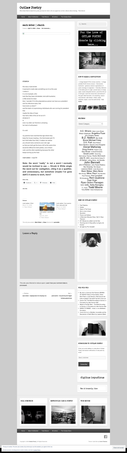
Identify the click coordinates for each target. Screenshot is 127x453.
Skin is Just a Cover (85, 211)
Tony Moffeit (85, 190)
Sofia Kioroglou (97, 185)
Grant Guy (98, 154)
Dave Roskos (97, 143)
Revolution (82, 213)
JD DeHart (83, 160)
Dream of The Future (85, 209)
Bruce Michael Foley (92, 140)
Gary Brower (86, 152)
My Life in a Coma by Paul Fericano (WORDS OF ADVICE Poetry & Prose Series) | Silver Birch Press (92, 294)
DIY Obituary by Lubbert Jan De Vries (90, 221)
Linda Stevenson (98, 169)
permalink (56, 222)
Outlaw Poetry (31, 7)
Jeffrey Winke (92, 160)
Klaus (38, 28)
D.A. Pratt (87, 142)
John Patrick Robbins (98, 165)
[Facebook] (105, 436)
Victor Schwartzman (96, 190)
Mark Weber (38, 222)
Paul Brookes (101, 173)
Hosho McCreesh (98, 156)
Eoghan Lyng (98, 150)
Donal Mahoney (92, 147)
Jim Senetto (101, 160)
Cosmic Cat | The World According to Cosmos (92, 300)
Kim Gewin (97, 167)
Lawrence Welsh (86, 169)
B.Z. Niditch (88, 138)
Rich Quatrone (96, 178)
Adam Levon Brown (98, 131)
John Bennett (92, 162)
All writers (55, 17)
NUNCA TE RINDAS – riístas (87, 308)
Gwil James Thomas (85, 156)
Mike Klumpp (82, 173)
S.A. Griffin (85, 185)
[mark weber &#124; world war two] (47, 206)
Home (23, 17)
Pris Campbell (96, 175)
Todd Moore (45, 17)
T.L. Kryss (84, 188)
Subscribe (84, 364)
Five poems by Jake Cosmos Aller (89, 302)
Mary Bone (98, 171)
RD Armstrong (84, 178)
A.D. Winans (85, 131)
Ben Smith (99, 138)
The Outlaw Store (66, 17)
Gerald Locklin (88, 154)
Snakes (82, 207)
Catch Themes (103, 441)
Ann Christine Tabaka (92, 135)
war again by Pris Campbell (87, 227)
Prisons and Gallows (85, 215)
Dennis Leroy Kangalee (97, 145)
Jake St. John (85, 158)
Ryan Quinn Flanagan (92, 182)
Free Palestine (84, 205)
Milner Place (92, 173)
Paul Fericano (86, 176)
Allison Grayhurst (85, 133)
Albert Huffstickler (33, 17)
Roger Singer (92, 180)
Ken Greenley (88, 167)
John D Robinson (85, 165)
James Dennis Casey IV (98, 158)
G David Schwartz (96, 152)
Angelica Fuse (98, 133)
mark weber (26, 158)
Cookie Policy (36, 450)
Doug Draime (87, 149)
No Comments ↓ (46, 28)
